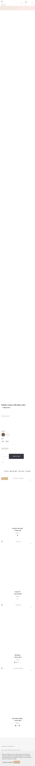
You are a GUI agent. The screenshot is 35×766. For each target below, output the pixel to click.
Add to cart (16, 456)
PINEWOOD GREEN (19, 725)
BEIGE (17, 725)
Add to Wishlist (3, 462)
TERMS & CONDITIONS (7, 746)
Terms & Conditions (8, 762)
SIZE (2, 438)
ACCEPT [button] (17, 762)
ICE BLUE (16, 662)
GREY (17, 535)
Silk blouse (17, 655)
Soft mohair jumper (17, 718)
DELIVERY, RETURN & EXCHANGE (11, 750)
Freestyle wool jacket (17, 528)
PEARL (7, 434)
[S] (3, 442)
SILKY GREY (20, 662)
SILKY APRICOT (18, 662)
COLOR (3, 431)
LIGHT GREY (17, 598)
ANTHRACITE (15, 725)
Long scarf (17, 591)
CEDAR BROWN (3, 434)
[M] (7, 442)
